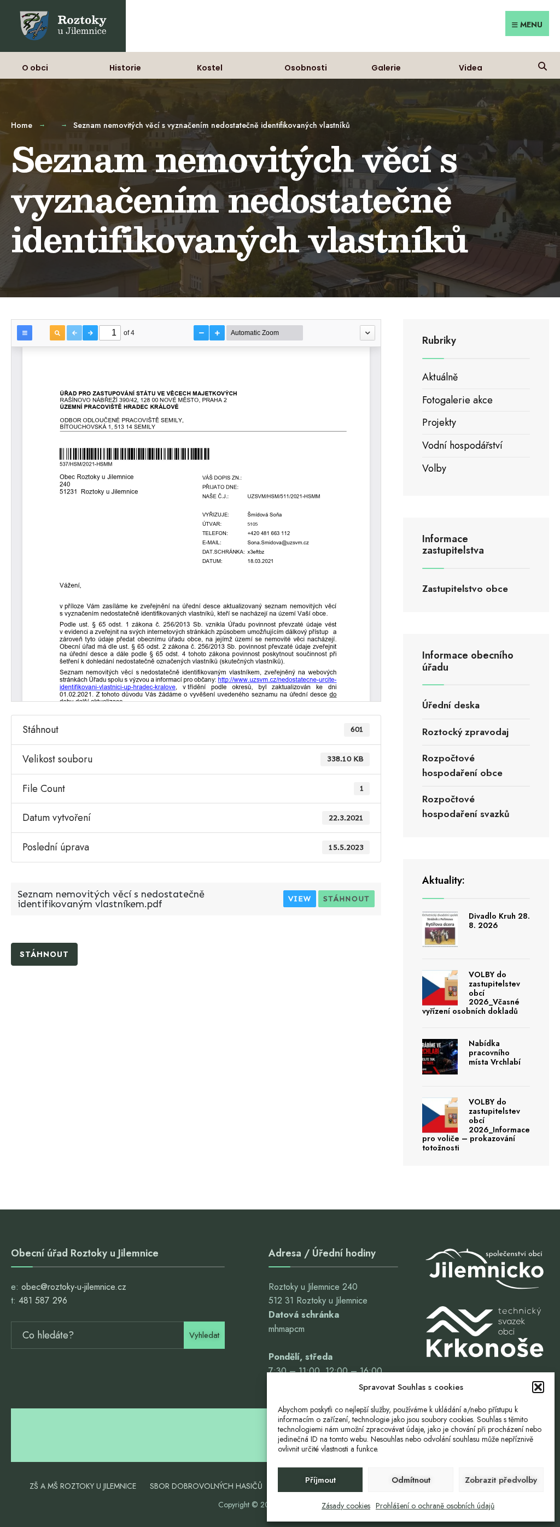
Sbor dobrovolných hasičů (206, 1486)
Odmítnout (411, 1480)
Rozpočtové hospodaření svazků (466, 806)
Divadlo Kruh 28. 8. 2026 (499, 921)
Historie (125, 67)
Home (21, 125)
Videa (470, 67)
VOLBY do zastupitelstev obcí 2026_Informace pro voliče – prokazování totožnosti (476, 1124)
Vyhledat (204, 1335)
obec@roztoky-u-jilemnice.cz (73, 1287)
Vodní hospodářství (462, 445)
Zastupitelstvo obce (465, 588)
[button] (538, 1387)
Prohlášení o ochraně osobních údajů (435, 1505)
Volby (434, 468)
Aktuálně (440, 377)
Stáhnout (346, 898)
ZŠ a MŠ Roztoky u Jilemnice (83, 1486)
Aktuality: (443, 880)
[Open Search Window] (542, 64)
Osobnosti (305, 67)
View (299, 898)
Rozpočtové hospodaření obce (462, 765)
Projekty (439, 422)
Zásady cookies (346, 1505)
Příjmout (320, 1480)
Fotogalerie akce (457, 400)
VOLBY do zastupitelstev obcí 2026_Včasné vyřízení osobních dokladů (471, 993)
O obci (35, 67)
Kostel (210, 67)
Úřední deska (451, 705)
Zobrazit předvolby (501, 1480)
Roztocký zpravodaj (465, 731)
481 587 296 (43, 1300)
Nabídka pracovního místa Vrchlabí (495, 1052)
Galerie (386, 67)
